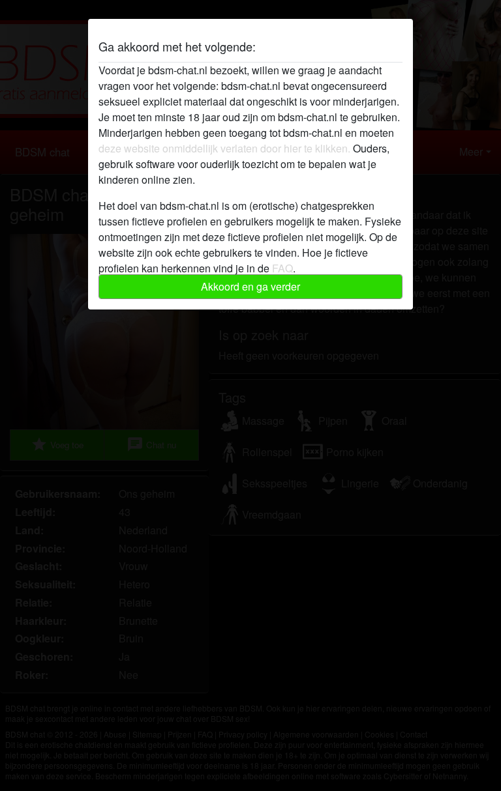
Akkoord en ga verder (250, 286)
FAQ (282, 268)
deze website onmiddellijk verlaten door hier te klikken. (224, 148)
